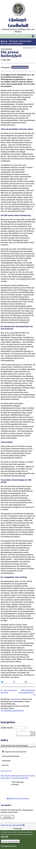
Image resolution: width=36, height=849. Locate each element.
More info (4, 836)
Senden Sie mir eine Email (19, 798)
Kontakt (5, 765)
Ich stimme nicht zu (8, 846)
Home (5, 41)
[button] (6, 682)
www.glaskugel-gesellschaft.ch (12, 710)
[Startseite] (18, 9)
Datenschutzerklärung (10, 756)
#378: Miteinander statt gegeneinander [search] (27, 691)
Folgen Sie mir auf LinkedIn (15, 751)
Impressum (6, 760)
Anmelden (7, 817)
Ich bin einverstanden (10, 841)
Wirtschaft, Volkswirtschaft (20, 41)
